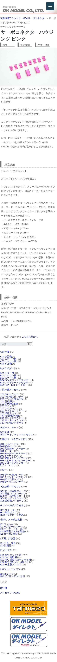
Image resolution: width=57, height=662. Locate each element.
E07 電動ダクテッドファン (14, 458)
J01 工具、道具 (8, 543)
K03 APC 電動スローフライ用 (15, 559)
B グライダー (7, 368)
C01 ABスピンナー (10, 394)
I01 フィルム (6, 524)
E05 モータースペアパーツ (14, 453)
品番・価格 (44, 44)
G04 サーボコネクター (12, 498)
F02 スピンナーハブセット (14, 476)
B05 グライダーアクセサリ (14, 382)
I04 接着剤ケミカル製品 (12, 531)
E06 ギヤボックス (9, 455)
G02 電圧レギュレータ (12, 493)
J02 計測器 (5, 545)
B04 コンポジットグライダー (15, 380)
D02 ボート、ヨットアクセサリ (16, 434)
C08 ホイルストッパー (11, 410)
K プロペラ (5, 550)
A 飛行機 (4, 351)
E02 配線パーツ (8, 446)
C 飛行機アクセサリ (10, 389)
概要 (5, 44)
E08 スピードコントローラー (15, 460)
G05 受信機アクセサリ (12, 500)
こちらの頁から (30, 336)
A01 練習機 (6, 356)
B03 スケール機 (8, 377)
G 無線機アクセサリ (10, 486)
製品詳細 (25, 44)
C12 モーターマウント (11, 420)
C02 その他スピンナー (11, 396)
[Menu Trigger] (50, 6)
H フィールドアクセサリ (13, 505)
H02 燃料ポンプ (8, 512)
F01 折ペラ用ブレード (11, 474)
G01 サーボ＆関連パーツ (13, 491)
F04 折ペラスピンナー (11, 481)
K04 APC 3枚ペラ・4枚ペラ (14, 562)
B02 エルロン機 (8, 375)
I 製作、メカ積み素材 (11, 519)
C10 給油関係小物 (9, 415)
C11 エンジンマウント (11, 417)
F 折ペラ (4, 469)
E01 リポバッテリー (10, 443)
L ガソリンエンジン (10, 569)
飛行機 (3, 587)
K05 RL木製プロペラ (10, 564)
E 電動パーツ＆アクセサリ (13, 439)
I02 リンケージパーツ (11, 526)
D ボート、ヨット (9, 427)
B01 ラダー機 (7, 373)
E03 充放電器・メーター (12, 448)
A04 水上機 (6, 363)
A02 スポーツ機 (8, 358)
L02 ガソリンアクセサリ (12, 576)
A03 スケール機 (8, 361)
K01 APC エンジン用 (10, 554)
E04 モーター (7, 451)
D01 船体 (5, 432)
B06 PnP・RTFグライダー (13, 384)
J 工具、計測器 (7, 538)
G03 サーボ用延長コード (13, 495)
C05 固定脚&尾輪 (9, 403)
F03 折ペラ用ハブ (9, 479)
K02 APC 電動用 (8, 557)
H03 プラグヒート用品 (12, 514)
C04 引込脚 (6, 401)
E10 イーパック (8, 465)
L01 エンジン (7, 573)
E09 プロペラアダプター (12, 462)
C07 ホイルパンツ (9, 408)
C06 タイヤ (6, 406)
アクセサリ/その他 (10, 592)
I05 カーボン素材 (9, 533)
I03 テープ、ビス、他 (11, 528)
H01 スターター (8, 510)
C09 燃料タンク (8, 413)
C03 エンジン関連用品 (11, 399)
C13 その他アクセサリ (11, 422)
